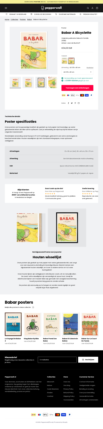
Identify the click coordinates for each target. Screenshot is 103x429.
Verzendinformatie (86, 396)
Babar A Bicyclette (40, 19)
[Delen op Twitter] (72, 103)
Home (7, 19)
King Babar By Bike (31, 339)
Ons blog (66, 385)
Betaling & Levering (86, 389)
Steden (50, 393)
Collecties (14, 19)
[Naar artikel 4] (54, 82)
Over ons (66, 382)
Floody (51, 422)
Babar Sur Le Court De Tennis (89, 340)
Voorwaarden (68, 400)
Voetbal (50, 396)
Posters (23, 19)
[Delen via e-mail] (78, 103)
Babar (29, 19)
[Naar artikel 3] (41, 82)
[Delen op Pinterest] (75, 103)
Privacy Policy (68, 389)
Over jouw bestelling (86, 393)
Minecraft (50, 382)
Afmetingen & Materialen (88, 400)
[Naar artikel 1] (15, 82)
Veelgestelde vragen (87, 385)
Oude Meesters (53, 389)
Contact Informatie (86, 382)
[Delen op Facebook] (68, 103)
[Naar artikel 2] (28, 82)
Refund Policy (68, 393)
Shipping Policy (68, 396)
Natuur (49, 385)
